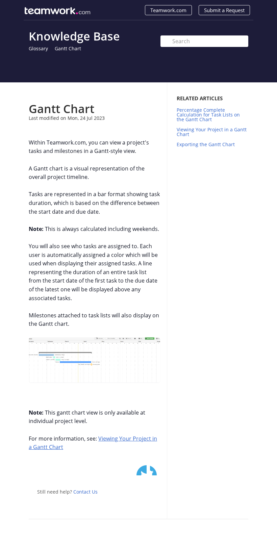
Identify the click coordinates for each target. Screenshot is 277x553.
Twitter (141, 470)
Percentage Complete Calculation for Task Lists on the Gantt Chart (208, 115)
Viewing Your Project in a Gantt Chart (212, 131)
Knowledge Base (74, 36)
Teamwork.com (168, 10)
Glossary (38, 48)
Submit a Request (224, 10)
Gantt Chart (68, 48)
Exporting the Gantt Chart (206, 144)
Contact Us (85, 492)
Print (137, 92)
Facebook (155, 470)
